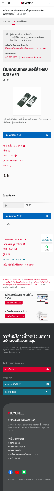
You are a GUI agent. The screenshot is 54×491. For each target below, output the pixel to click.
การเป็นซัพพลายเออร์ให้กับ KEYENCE (23, 454)
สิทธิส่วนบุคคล (14, 443)
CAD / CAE (8, 156)
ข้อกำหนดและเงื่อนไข (16, 446)
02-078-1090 (10, 392)
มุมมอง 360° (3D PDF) (14, 161)
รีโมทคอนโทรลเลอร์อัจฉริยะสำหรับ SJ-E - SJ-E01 (25, 48)
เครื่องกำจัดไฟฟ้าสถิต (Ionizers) (18, 265)
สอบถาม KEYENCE (12, 259)
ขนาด (5, 165)
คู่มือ (5, 151)
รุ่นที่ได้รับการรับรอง (16, 439)
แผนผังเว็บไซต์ (14, 458)
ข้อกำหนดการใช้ (14, 450)
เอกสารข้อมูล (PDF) (12, 146)
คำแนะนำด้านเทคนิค (12, 239)
